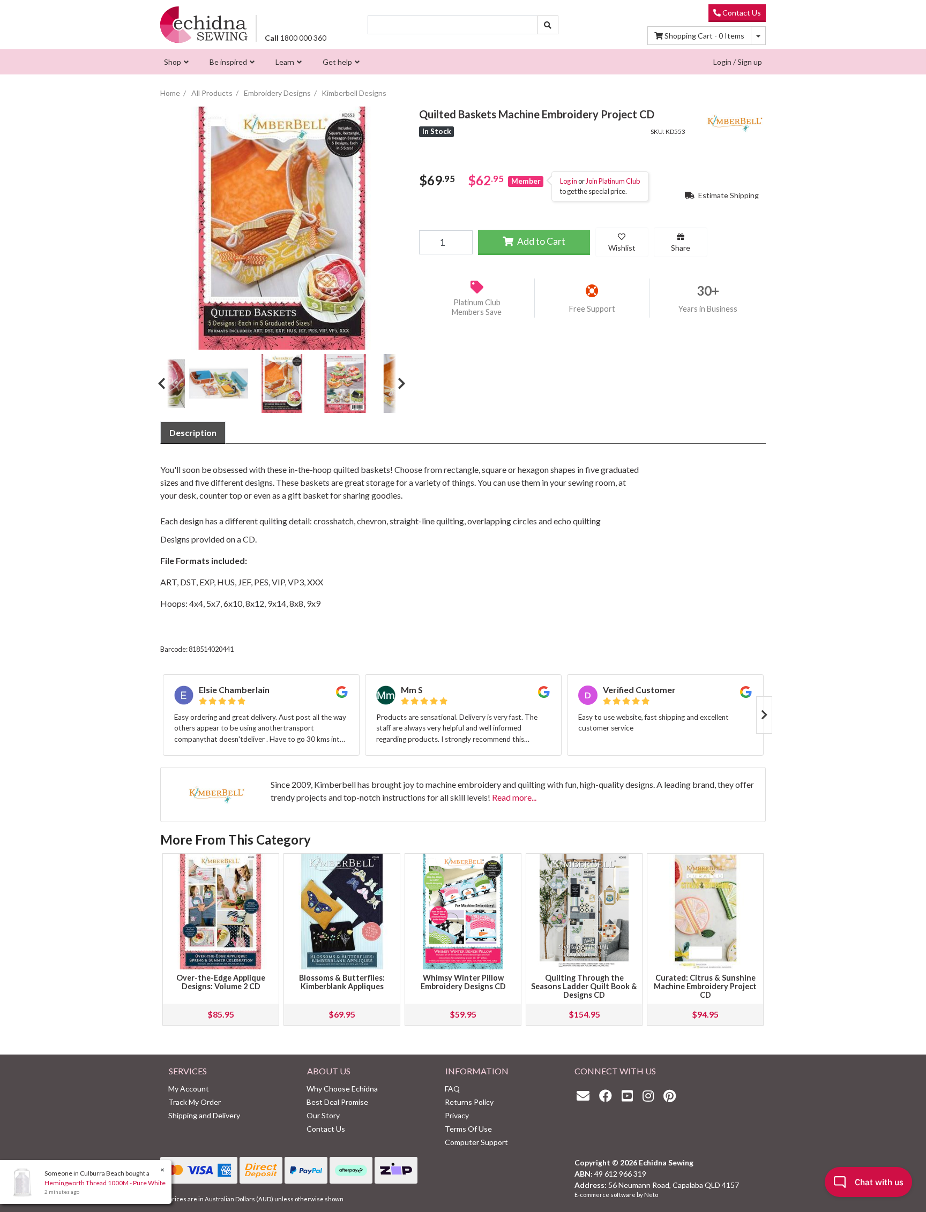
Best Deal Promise (337, 1101)
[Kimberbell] (733, 121)
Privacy (457, 1115)
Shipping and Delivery (204, 1115)
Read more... (514, 797)
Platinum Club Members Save (477, 307)
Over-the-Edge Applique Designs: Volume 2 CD (220, 982)
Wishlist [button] (622, 247)
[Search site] (547, 25)
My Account (188, 1088)
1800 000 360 (295, 37)
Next (398, 383)
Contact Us (741, 12)
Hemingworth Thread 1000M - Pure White (105, 1183)
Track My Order (194, 1101)
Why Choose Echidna (342, 1088)
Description (192, 432)
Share (680, 247)
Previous (166, 383)
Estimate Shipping (728, 195)
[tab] (193, 432)
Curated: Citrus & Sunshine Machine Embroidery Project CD (705, 986)
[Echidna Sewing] (204, 24)
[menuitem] (175, 61)
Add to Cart (540, 241)
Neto (651, 1194)
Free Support (592, 308)
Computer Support (476, 1142)
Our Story (323, 1115)
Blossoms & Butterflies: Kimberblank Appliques (342, 982)
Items (704, 35)
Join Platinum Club (613, 181)
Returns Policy (469, 1101)
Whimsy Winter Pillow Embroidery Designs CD (463, 982)
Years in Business (707, 308)
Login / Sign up (737, 61)
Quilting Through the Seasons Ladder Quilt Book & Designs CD (584, 986)
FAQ (452, 1088)
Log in (568, 181)
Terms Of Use (468, 1128)
